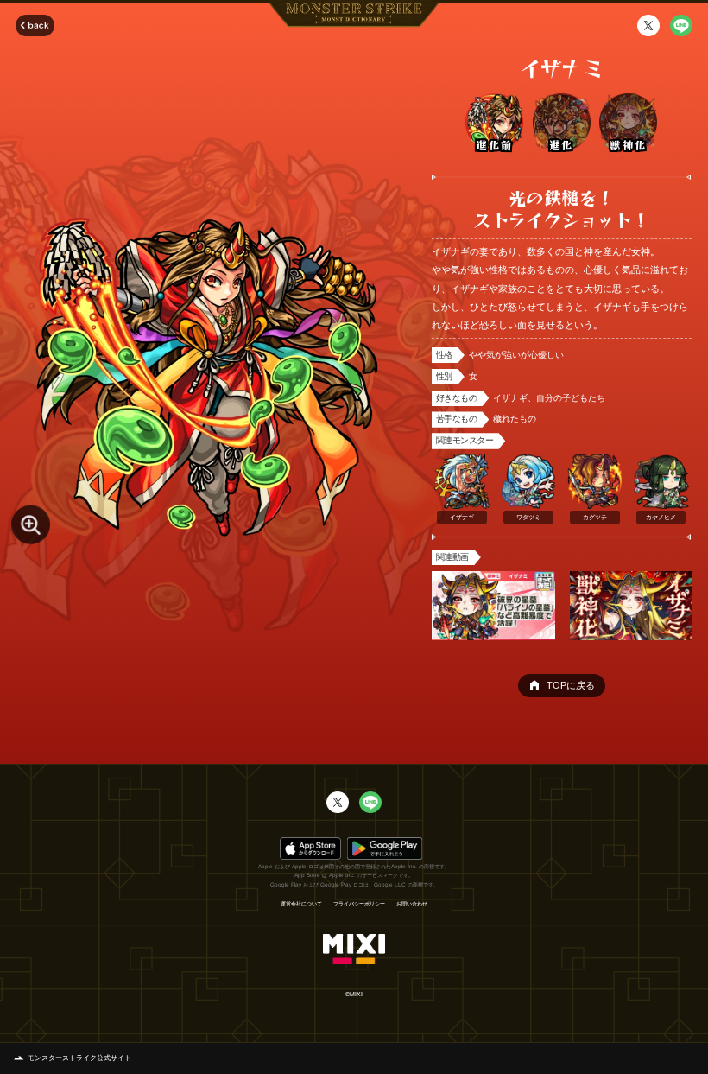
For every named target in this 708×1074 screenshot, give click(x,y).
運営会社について (301, 903)
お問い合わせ (411, 903)
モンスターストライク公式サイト (79, 1058)
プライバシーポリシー (359, 903)
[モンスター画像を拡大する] (30, 524)
